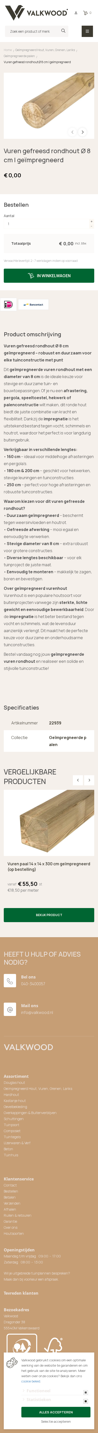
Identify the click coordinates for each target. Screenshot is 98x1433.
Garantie (10, 1221)
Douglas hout (14, 1082)
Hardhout (11, 1094)
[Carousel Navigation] (83, 780)
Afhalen (10, 1209)
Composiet (12, 1130)
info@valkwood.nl (37, 1012)
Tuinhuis (11, 1155)
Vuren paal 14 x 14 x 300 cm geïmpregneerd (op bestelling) (49, 866)
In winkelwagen (54, 275)
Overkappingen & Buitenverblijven (30, 1112)
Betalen (10, 1197)
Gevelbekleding (15, 1106)
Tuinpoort (11, 1124)
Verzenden (12, 1203)
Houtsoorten (14, 1233)
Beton (8, 1149)
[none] (63, 31)
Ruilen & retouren (17, 1215)
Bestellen (11, 1191)
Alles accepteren (56, 1412)
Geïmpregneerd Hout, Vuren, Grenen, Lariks (38, 1088)
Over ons (10, 1227)
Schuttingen (14, 1118)
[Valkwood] (36, 13)
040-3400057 (33, 984)
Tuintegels (12, 1136)
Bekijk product (49, 915)
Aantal (9, 215)
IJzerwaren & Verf (17, 1142)
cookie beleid (30, 1381)
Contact (10, 1185)
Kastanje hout (15, 1100)
